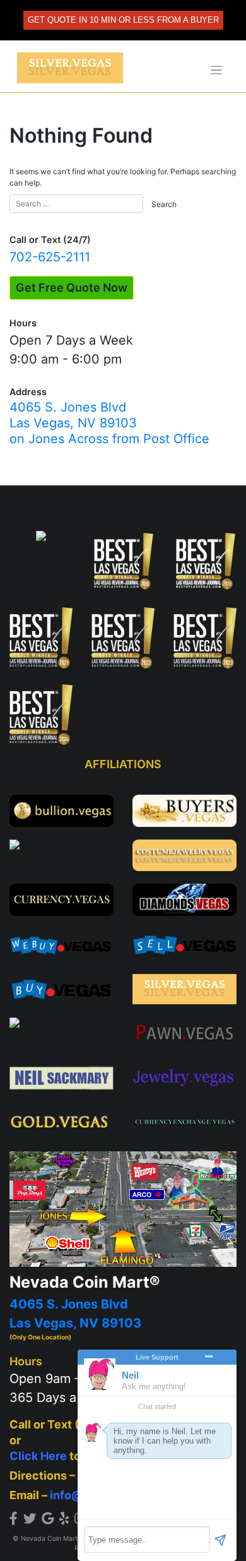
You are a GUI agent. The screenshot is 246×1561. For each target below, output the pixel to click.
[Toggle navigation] (217, 70)
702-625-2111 (49, 256)
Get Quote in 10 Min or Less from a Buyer (123, 20)
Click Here (38, 1456)
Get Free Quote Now (71, 287)
